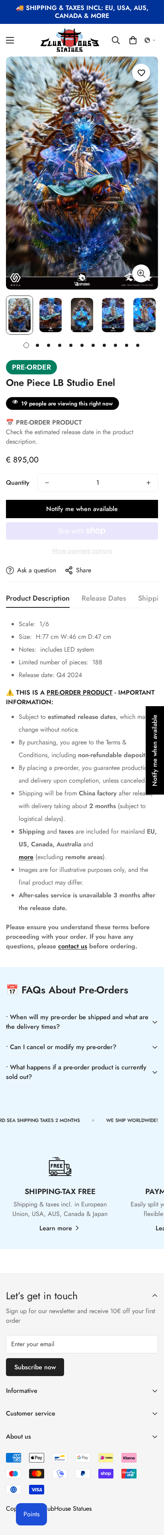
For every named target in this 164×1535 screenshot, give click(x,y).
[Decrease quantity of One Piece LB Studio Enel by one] (47, 482)
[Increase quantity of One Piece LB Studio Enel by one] (148, 482)
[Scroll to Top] (150, 1493)
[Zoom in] (141, 273)
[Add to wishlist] (141, 73)
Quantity (17, 482)
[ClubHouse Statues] (70, 40)
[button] (133, 40)
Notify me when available (82, 508)
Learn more (55, 1228)
